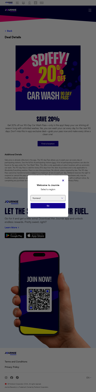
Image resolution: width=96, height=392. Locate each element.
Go (48, 206)
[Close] (63, 180)
